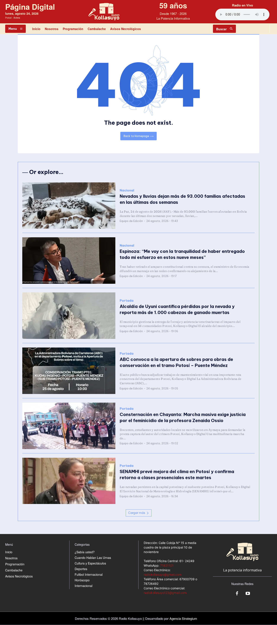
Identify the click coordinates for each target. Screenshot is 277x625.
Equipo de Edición (131, 221)
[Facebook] (237, 593)
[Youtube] (247, 593)
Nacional (127, 190)
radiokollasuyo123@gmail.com (165, 593)
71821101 (167, 565)
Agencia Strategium (183, 618)
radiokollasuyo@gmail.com (162, 574)
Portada (127, 301)
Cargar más (136, 513)
